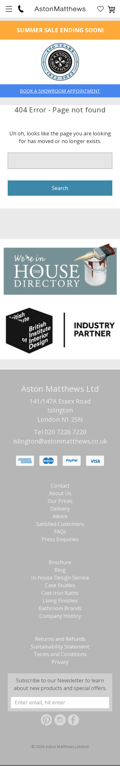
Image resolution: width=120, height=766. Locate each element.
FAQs (60, 531)
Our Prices (60, 500)
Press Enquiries (60, 539)
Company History (60, 615)
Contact (60, 485)
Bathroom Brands (60, 608)
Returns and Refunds (60, 638)
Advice (60, 516)
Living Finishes (60, 600)
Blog (60, 569)
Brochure (60, 562)
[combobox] (60, 161)
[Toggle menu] (9, 9)
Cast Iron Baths (60, 592)
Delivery (60, 508)
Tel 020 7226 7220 (60, 432)
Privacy (60, 661)
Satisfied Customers (60, 523)
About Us (60, 493)
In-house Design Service (60, 577)
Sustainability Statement (60, 646)
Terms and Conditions (60, 654)
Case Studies (60, 585)
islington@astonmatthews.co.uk (60, 441)
